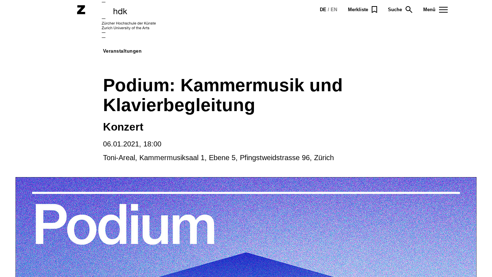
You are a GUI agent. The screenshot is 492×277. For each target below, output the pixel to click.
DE (323, 9)
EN (334, 9)
